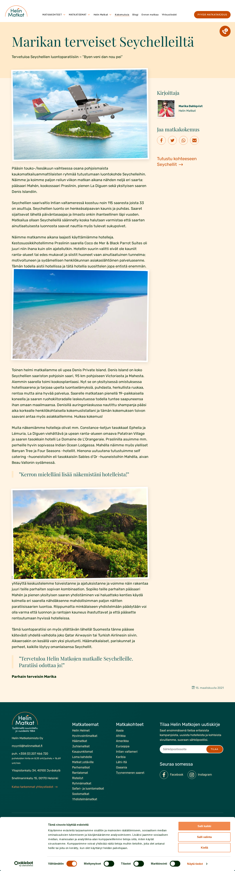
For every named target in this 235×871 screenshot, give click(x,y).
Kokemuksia (122, 14)
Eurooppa (122, 746)
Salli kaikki (204, 826)
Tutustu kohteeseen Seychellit (177, 161)
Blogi (135, 14)
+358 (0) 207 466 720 (33, 753)
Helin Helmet (81, 730)
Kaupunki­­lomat (82, 751)
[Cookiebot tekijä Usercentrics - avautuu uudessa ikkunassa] (24, 864)
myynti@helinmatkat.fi (27, 746)
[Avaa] (64, 14)
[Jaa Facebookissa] (161, 140)
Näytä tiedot (195, 863)
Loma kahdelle (82, 757)
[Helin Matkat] (17, 11)
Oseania (121, 767)
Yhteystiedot (169, 14)
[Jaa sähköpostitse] (194, 140)
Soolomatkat (80, 794)
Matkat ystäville (83, 762)
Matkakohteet (52, 14)
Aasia (120, 730)
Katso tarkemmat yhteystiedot (32, 786)
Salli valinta (204, 836)
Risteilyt (77, 778)
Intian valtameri (127, 751)
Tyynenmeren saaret (130, 772)
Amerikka (122, 741)
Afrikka (121, 735)
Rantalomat (80, 772)
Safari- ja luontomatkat (88, 788)
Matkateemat (77, 14)
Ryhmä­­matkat (81, 783)
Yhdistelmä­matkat (84, 799)
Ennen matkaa (150, 14)
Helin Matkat (101, 14)
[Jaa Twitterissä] (172, 140)
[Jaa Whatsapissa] (183, 140)
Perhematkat (81, 767)
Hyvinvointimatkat (84, 735)
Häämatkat (79, 741)
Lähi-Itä (121, 762)
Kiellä (204, 847)
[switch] (109, 864)
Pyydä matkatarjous (212, 14)
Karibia (121, 757)
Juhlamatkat (81, 746)
